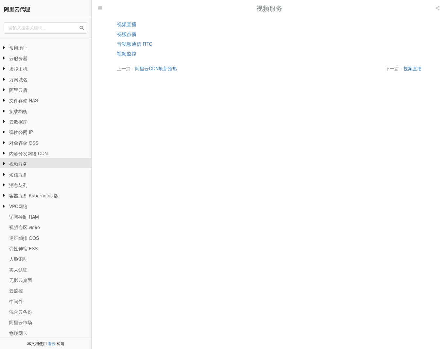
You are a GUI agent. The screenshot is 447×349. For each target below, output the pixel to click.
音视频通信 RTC (134, 43)
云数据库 (18, 121)
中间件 (16, 301)
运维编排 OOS (24, 238)
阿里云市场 (20, 322)
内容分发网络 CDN (28, 153)
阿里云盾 (18, 90)
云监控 (16, 290)
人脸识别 (18, 259)
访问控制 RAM (24, 216)
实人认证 (18, 269)
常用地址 (18, 47)
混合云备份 (20, 311)
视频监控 (126, 53)
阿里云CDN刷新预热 (156, 68)
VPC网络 (18, 206)
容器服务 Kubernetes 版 (34, 195)
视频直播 (126, 24)
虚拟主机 (18, 68)
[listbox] (438, 8)
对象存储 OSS (23, 143)
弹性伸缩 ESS (23, 248)
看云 (52, 343)
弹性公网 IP (21, 132)
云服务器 (18, 58)
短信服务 (18, 174)
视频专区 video (24, 227)
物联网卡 (18, 333)
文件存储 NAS (23, 100)
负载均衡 (18, 111)
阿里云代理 (17, 9)
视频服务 (18, 163)
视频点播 (126, 33)
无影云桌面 (20, 280)
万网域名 (18, 79)
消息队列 (18, 185)
